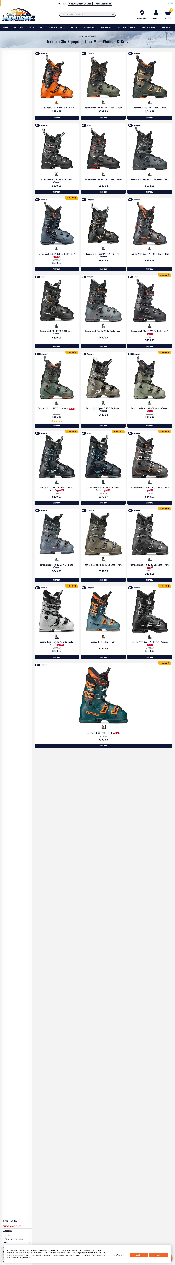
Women (18, 27)
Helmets (106, 27)
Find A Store (142, 18)
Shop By (167, 27)
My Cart (168, 14)
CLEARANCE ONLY (12, 1226)
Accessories (126, 27)
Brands (87, 36)
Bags (74, 27)
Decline (138, 1255)
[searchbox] (113, 14)
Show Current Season (80, 4)
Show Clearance (102, 4)
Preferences (119, 1255)
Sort (171, 3)
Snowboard (56, 27)
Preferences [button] (26, 1258)
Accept (158, 1255)
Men (5, 27)
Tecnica (93, 36)
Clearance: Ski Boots (14, 1239)
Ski (41, 27)
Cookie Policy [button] (77, 1255)
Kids (31, 27)
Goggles (89, 27)
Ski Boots (9, 1236)
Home (81, 36)
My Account (156, 18)
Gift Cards (148, 27)
